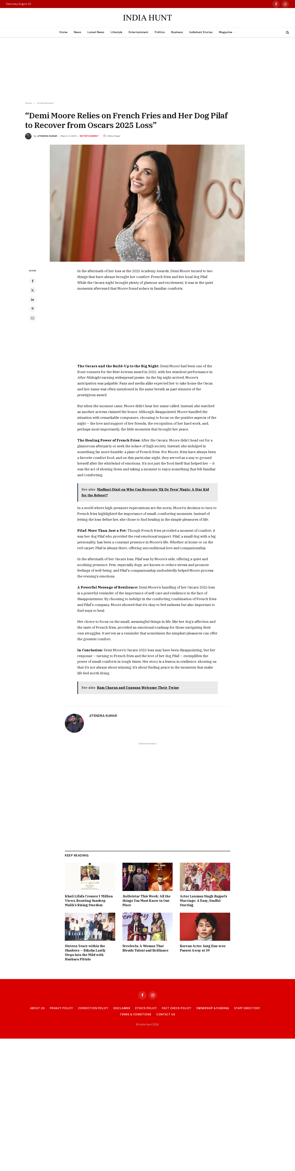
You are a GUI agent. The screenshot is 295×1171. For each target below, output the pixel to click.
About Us (37, 1008)
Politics (160, 32)
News (77, 32)
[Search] (287, 32)
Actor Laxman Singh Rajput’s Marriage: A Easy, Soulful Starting (203, 900)
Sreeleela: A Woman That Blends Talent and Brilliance (145, 948)
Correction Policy (93, 1008)
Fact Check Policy (176, 1008)
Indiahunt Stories (201, 32)
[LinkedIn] (32, 299)
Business (177, 32)
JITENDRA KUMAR (47, 136)
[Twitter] (32, 290)
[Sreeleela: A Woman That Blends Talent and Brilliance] (147, 927)
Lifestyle (116, 32)
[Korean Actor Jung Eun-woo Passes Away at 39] (205, 927)
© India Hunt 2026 (147, 1024)
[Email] (32, 318)
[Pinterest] (32, 309)
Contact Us (165, 1014)
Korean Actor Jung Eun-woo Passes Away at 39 (202, 948)
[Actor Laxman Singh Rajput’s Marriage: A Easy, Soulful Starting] (205, 877)
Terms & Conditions (135, 1014)
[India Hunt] (147, 17)
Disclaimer (121, 1008)
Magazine (225, 32)
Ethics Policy (146, 1008)
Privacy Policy (61, 1008)
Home (63, 32)
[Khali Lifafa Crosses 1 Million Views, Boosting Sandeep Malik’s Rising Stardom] (90, 877)
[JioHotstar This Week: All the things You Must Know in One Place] (147, 877)
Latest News (95, 32)
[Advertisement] (147, 70)
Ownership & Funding (212, 1008)
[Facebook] (32, 281)
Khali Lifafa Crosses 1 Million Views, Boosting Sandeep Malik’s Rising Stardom (89, 900)
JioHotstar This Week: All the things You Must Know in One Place (146, 900)
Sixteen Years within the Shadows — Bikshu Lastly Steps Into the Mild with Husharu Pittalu (85, 952)
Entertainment (138, 32)
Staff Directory (247, 1008)
